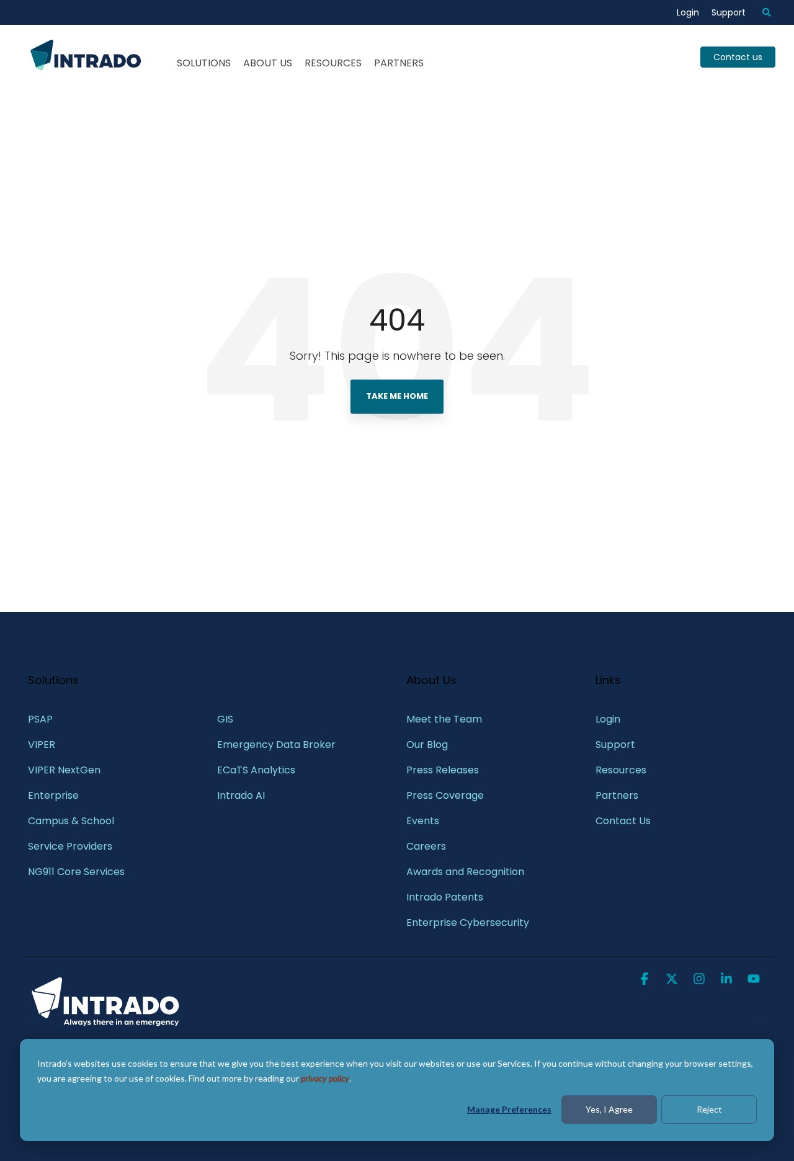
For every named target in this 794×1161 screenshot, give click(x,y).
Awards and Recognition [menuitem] (465, 872)
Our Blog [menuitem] (427, 744)
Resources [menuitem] (621, 770)
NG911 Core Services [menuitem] (76, 872)
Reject (709, 1109)
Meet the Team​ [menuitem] (444, 719)
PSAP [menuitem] (40, 719)
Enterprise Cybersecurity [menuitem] (467, 922)
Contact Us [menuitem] (623, 821)
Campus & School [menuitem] (72, 821)
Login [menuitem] (688, 12)
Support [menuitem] (728, 12)
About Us (267, 63)
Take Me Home (397, 396)
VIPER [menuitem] (41, 744)
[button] (645, 980)
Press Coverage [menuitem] (445, 795)
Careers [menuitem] (426, 846)
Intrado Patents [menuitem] (444, 897)
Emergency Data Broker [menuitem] (276, 744)
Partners (399, 63)
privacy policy (325, 1078)
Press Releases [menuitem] (442, 770)
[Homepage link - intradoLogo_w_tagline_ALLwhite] (105, 1025)
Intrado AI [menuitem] (241, 795)
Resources (333, 63)
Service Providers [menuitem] (70, 846)
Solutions (204, 63)
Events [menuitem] (422, 821)
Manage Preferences (509, 1109)
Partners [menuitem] (617, 795)
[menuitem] (760, 12)
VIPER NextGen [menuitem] (64, 770)
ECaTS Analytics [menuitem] (256, 770)
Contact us (737, 57)
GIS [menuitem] (226, 719)
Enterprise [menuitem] (54, 795)
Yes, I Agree (609, 1109)
